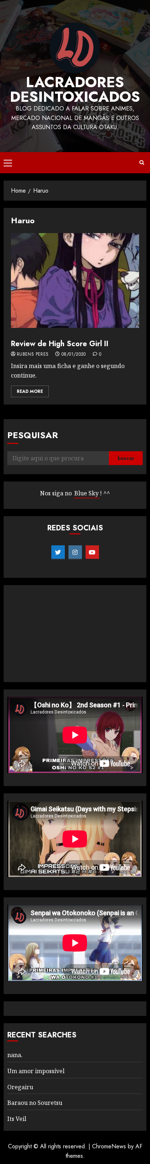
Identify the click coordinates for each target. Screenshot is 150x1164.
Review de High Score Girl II (59, 344)
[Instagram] (75, 552)
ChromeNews (109, 1146)
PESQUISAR (32, 435)
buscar (126, 458)
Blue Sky (86, 493)
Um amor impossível (35, 1071)
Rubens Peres (32, 354)
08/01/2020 (74, 354)
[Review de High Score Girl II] (75, 280)
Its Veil (16, 1119)
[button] (8, 162)
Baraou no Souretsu (34, 1103)
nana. (15, 1055)
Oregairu (20, 1087)
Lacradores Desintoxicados (75, 89)
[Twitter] (58, 552)
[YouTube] (92, 552)
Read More (30, 391)
